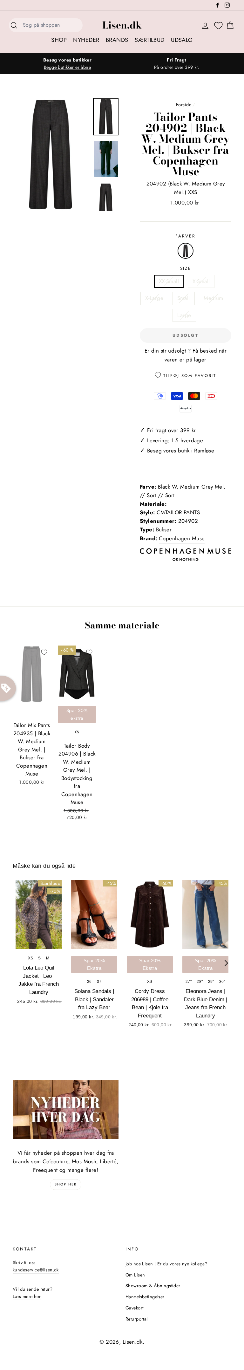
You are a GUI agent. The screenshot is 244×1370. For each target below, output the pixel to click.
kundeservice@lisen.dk (36, 1270)
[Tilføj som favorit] (44, 652)
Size (185, 268)
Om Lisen (135, 1275)
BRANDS (117, 40)
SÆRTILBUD (150, 40)
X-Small (201, 281)
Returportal (136, 1319)
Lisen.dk (122, 25)
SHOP (59, 40)
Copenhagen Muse (182, 538)
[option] (67, 63)
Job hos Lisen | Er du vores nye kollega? (166, 1264)
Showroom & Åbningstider (152, 1285)
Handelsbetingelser (145, 1297)
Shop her (66, 1184)
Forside (183, 104)
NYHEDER (86, 40)
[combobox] (51, 25)
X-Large (154, 298)
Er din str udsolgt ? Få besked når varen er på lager (186, 355)
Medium (213, 298)
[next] (226, 963)
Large (184, 315)
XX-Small (169, 281)
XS (77, 732)
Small (183, 298)
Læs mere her (27, 1296)
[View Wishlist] (218, 25)
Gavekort (134, 1308)
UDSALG (182, 40)
